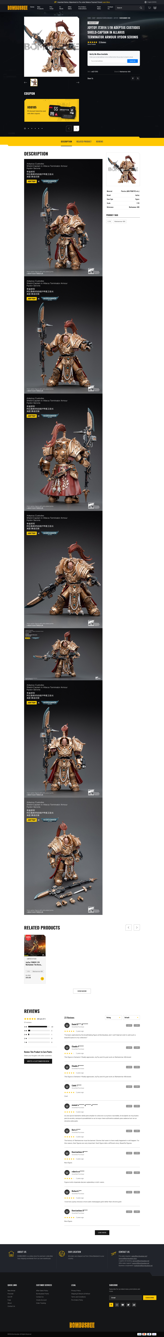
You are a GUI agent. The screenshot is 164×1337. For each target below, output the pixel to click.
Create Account (41, 1300)
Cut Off (10, 1297)
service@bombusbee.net (140, 1261)
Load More (102, 1233)
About (10, 1303)
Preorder (10, 1294)
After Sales (70, 8)
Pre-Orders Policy (77, 1300)
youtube (123, 1305)
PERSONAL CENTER (154, 7)
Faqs (9, 1300)
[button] (25, 128)
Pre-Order (52, 8)
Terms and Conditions (78, 1297)
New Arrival (11, 1291)
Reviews (99, 141)
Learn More (103, 2)
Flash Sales (99, 8)
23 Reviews (102, 42)
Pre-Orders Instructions (82, 8)
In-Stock (61, 8)
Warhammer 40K (124, 18)
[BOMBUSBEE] (18, 8)
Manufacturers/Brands (104, 18)
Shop (93, 18)
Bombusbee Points (42, 1294)
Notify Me (132, 61)
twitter (138, 78)
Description (66, 141)
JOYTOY (116, 18)
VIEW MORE (82, 991)
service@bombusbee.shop (128, 1258)
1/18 (109, 221)
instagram (117, 1305)
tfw (134, 1305)
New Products (40, 8)
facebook (133, 78)
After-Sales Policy (42, 1291)
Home (32, 7)
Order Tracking (41, 1303)
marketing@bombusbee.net (143, 1266)
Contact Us (11, 1306)
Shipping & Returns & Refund (80, 1294)
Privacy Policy (76, 1291)
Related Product (84, 141)
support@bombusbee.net (140, 1263)
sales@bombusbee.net (139, 1256)
